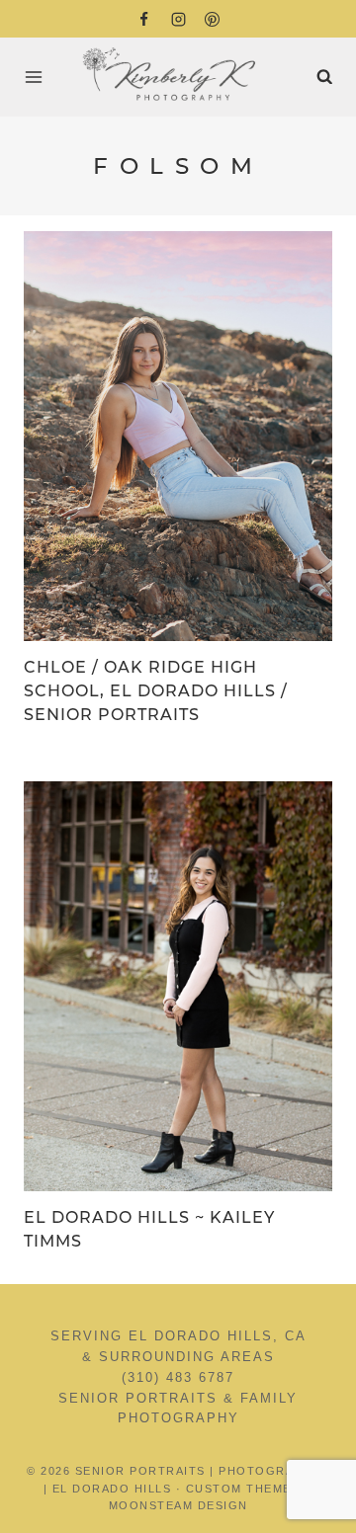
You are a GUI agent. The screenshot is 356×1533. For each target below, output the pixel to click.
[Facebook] (144, 19)
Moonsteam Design (178, 1505)
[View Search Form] (324, 77)
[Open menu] (37, 76)
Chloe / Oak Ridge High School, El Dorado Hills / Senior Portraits (156, 691)
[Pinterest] (212, 19)
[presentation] (178, 436)
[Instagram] (178, 19)
